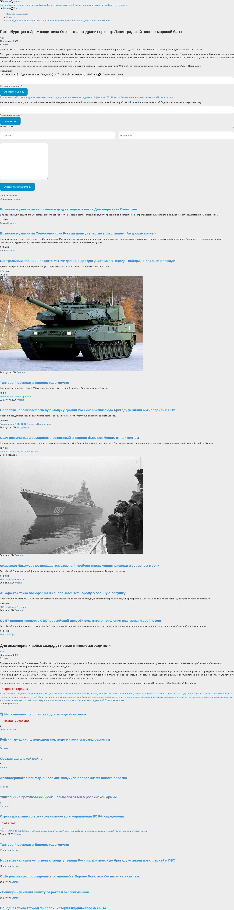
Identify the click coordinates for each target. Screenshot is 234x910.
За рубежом (32, 5)
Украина (21, 5)
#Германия (6, 396)
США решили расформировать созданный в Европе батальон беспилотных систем (69, 437)
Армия (12, 5)
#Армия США (7, 451)
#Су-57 (13, 634)
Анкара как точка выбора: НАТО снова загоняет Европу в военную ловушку (63, 593)
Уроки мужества (64, 5)
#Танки (16, 396)
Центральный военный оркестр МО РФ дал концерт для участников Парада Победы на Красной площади (87, 261)
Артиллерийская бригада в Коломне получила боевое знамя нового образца (63, 778)
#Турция (21, 607)
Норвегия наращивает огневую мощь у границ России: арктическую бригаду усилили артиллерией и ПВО (87, 410)
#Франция (25, 396)
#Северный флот (18, 579)
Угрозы (42, 5)
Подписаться (10, 121)
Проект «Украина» (33, 831)
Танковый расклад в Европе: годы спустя (34, 382)
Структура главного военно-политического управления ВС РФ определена (62, 816)
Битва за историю (104, 831)
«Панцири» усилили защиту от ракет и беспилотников (44, 892)
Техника (51, 5)
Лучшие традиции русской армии (90, 5)
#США (25, 451)
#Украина (34, 451)
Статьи (14, 703)
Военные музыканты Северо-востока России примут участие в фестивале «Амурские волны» (78, 233)
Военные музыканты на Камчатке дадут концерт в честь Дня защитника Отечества (68, 209)
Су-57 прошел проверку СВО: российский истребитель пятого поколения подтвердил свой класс (80, 620)
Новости (4, 5)
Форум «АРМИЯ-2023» (12, 831)
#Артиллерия (7, 424)
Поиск (16, 1)
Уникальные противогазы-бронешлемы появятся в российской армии (58, 797)
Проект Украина (16, 689)
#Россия (31, 424)
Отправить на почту (14, 91)
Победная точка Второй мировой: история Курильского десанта (53, 908)
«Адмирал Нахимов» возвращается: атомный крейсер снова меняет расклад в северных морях (79, 565)
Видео (6, 1)
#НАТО (18, 451)
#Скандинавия (43, 424)
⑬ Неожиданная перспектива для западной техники (43, 714)
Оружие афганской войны (21, 758)
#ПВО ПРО (20, 424)
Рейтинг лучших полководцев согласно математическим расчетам (55, 739)
